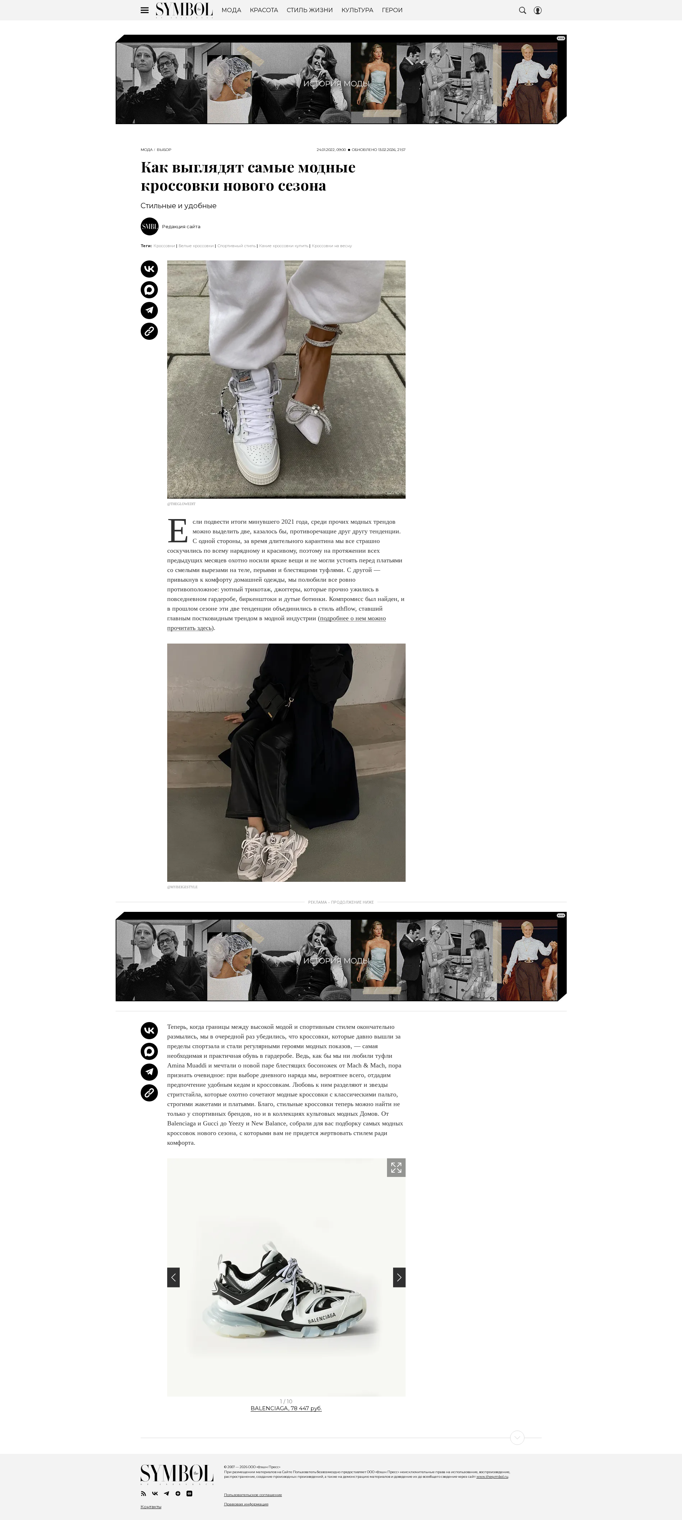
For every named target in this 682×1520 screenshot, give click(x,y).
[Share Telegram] (149, 310)
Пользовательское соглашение (253, 1494)
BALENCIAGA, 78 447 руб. (286, 1408)
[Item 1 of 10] (286, 1277)
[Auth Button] (538, 10)
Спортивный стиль (236, 245)
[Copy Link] (149, 331)
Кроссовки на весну (332, 245)
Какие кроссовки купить (283, 245)
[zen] (178, 1493)
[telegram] (166, 1493)
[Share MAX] (149, 289)
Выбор (164, 150)
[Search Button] (523, 10)
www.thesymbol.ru (492, 1477)
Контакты (151, 1506)
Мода (147, 150)
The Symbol (184, 10)
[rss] (143, 1493)
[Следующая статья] (341, 1438)
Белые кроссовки (196, 245)
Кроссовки (164, 245)
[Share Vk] (149, 269)
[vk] (155, 1493)
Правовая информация (246, 1504)
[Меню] (145, 10)
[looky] (189, 1493)
